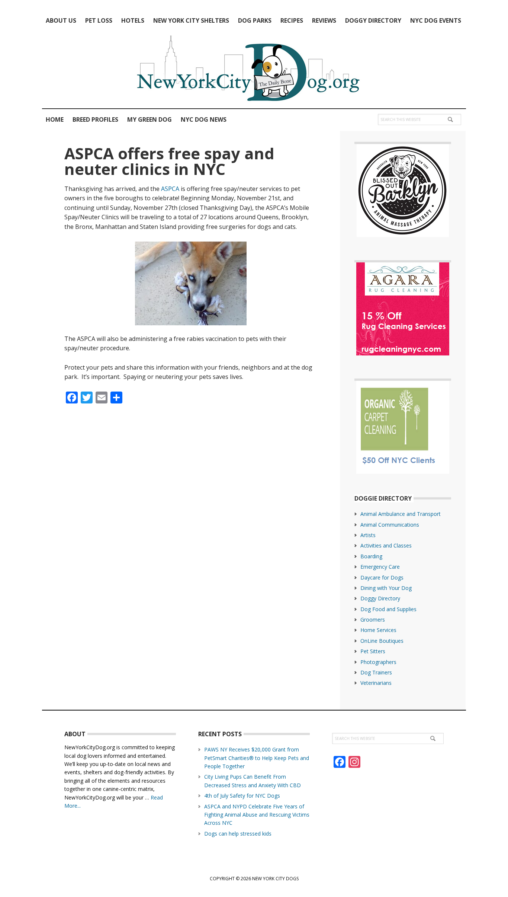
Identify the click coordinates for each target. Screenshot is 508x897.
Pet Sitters (372, 651)
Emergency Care (380, 566)
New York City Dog (254, 70)
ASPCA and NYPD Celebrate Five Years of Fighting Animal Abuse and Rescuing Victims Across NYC (256, 815)
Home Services (378, 629)
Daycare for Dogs (381, 577)
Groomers (372, 619)
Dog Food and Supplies (388, 609)
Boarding (371, 556)
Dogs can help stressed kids (237, 833)
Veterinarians (376, 682)
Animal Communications (389, 524)
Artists (368, 535)
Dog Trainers (376, 672)
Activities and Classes (386, 545)
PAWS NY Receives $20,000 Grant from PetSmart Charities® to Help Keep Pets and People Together (256, 758)
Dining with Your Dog (386, 587)
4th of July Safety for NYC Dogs (242, 795)
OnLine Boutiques (381, 640)
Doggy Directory (380, 598)
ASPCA (170, 189)
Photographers (378, 661)
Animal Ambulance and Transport (400, 513)
